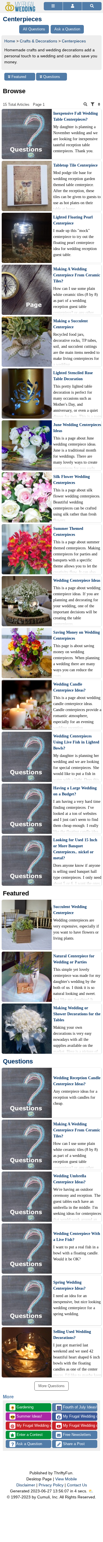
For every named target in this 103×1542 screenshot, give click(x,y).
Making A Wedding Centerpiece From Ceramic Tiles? (76, 275)
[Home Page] (21, 3)
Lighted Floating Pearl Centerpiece (73, 220)
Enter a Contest (29, 1434)
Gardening (21, 1407)
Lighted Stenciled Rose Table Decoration (73, 376)
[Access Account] (72, 6)
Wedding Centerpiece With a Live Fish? (76, 1236)
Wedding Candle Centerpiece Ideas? (69, 687)
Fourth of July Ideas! (77, 1407)
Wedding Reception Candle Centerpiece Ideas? (76, 1081)
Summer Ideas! (26, 1416)
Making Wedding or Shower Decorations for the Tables (76, 1014)
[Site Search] (92, 6)
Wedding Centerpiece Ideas (76, 580)
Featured (18, 77)
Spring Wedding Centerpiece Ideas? (69, 1285)
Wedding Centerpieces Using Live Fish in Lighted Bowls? (76, 742)
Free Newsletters (76, 1434)
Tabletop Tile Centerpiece (75, 165)
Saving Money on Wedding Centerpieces (76, 635)
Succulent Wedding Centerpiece (70, 910)
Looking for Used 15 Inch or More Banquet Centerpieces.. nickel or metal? (75, 849)
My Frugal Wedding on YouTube (80, 1425)
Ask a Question (28, 1444)
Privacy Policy (51, 1485)
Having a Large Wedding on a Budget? (75, 791)
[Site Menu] (53, 6)
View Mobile (66, 1479)
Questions (51, 77)
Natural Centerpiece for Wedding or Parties (73, 959)
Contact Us (77, 1485)
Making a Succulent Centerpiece (70, 324)
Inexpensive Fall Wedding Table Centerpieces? (75, 116)
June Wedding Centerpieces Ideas (77, 428)
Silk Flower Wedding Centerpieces (71, 480)
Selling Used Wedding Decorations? (72, 1335)
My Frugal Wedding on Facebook (80, 1416)
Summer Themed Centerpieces (68, 531)
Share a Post (73, 1444)
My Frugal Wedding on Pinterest (33, 1425)
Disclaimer (25, 1485)
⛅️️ (90, 1491)
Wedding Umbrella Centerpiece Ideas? (69, 1179)
